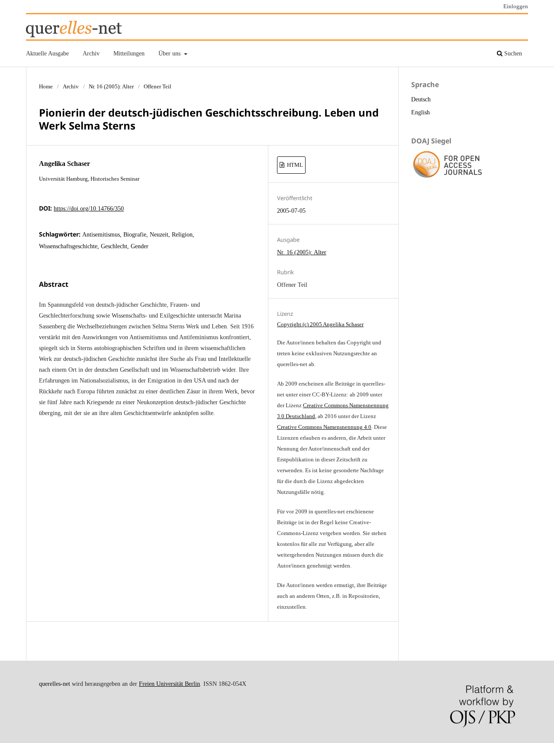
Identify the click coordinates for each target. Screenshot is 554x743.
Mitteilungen (129, 53)
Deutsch (421, 99)
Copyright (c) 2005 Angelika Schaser (320, 324)
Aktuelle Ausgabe (47, 53)
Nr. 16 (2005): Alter (111, 86)
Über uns (170, 53)
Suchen (512, 53)
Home (46, 86)
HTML (294, 165)
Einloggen (515, 6)
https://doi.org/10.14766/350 (89, 208)
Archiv (91, 53)
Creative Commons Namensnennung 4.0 (324, 427)
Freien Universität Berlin (169, 684)
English (420, 112)
